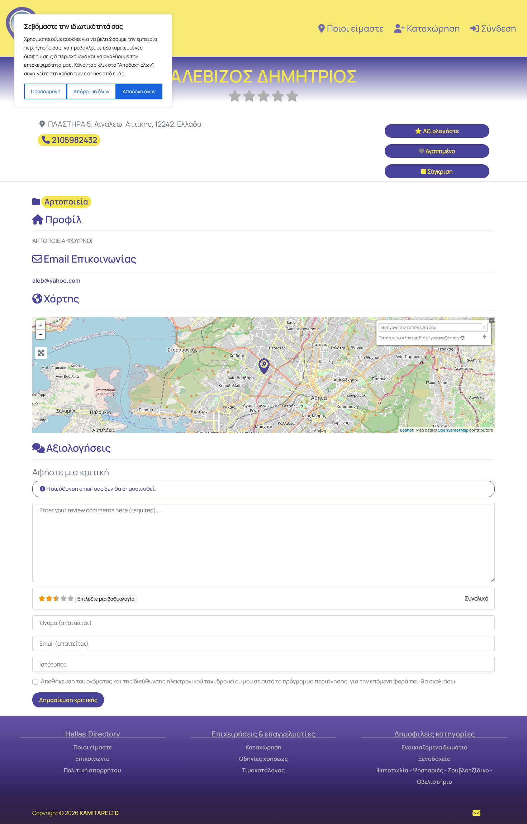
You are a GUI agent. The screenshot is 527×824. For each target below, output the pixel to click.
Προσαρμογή (45, 91)
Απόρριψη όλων (91, 91)
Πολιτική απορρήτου (92, 770)
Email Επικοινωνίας (90, 258)
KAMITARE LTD (99, 813)
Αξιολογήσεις (78, 448)
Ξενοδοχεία (434, 759)
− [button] (41, 334)
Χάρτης (61, 298)
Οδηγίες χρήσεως (263, 759)
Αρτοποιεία (66, 201)
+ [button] (41, 325)
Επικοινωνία (92, 759)
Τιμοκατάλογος (263, 770)
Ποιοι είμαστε (355, 28)
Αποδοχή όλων (139, 91)
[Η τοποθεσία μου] (462, 338)
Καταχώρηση (433, 28)
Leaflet (407, 430)
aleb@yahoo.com (56, 280)
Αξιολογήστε (441, 131)
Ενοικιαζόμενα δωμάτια (434, 747)
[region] (93, 60)
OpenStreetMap (453, 430)
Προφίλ (63, 219)
